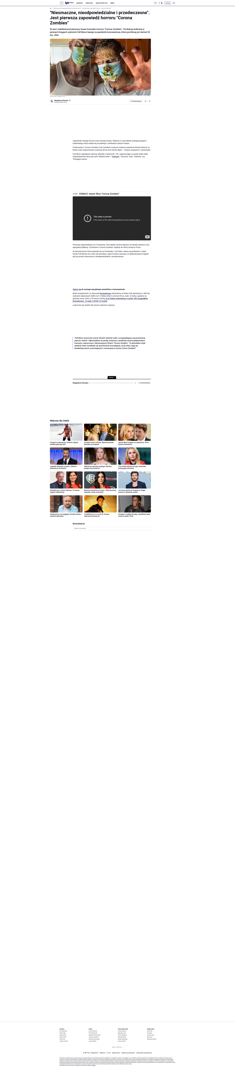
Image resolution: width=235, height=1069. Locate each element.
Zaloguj (168, 3)
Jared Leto (149, 1031)
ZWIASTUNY (89, 3)
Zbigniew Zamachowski (94, 1035)
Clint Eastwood (63, 1031)
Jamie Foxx (62, 1039)
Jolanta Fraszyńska (93, 1037)
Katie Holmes (62, 1035)
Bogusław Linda (122, 1033)
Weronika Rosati (122, 1037)
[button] (160, 3)
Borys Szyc (149, 1037)
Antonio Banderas (122, 1035)
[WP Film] (70, 3)
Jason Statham (92, 1041)
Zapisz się (77, 289)
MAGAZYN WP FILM (101, 3)
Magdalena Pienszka (61, 100)
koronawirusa (105, 293)
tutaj (94, 1065)
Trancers (115, 156)
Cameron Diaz (150, 1035)
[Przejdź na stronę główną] (62, 4)
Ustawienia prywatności (144, 1053)
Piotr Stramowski (93, 1033)
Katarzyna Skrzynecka (94, 1039)
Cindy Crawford (122, 1041)
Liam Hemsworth (93, 1031)
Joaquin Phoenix (63, 1041)
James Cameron (122, 1031)
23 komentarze (137, 101)
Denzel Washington (123, 1039)
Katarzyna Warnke (151, 1039)
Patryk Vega (62, 1033)
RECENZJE (79, 3)
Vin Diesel (149, 1033)
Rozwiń (111, 377)
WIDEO (112, 3)
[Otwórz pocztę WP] (155, 3)
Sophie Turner (62, 1037)
